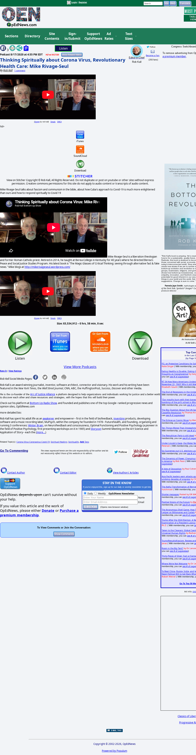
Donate (48, 510)
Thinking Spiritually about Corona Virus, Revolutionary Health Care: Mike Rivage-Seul (62, 63)
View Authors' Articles (126, 472)
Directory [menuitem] (32, 36)
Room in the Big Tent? (172, 548)
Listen (63, 48)
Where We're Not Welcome (174, 563)
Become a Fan (152, 55)
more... (41, 432)
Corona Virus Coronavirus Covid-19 (33, 441)
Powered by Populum (114, 751)
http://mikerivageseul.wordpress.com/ (47, 267)
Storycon (96, 429)
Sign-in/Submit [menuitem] (72, 36)
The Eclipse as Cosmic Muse (175, 420)
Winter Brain (35, 425)
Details (53, 122)
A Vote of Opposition (172, 468)
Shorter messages (170, 494)
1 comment (19, 70)
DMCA (59, 122)
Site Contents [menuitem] (52, 36)
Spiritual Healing (59, 441)
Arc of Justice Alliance (42, 394)
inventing (119, 418)
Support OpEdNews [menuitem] (91, 36)
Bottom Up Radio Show (43, 403)
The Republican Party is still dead (178, 435)
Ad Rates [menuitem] (109, 36)
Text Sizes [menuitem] (129, 36)
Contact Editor (68, 472)
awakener (48, 418)
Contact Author (16, 472)
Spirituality (73, 441)
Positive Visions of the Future (176, 502)
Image (37, 121)
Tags (84, 441)
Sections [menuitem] (11, 36)
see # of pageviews (179, 376)
